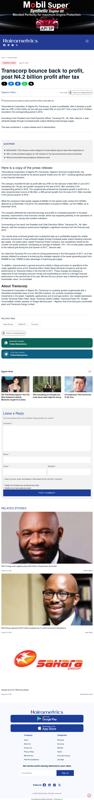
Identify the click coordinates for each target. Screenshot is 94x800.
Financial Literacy (63, 755)
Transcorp (34, 324)
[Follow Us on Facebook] (44, 784)
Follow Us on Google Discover (82, 92)
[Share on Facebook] (11, 84)
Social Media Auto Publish (38, 799)
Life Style (60, 759)
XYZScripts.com (58, 799)
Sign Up (65, 773)
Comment (7, 423)
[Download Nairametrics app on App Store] (47, 728)
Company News (12, 57)
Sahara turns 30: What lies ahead (14, 689)
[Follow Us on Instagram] (54, 784)
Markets (60, 748)
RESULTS (22, 324)
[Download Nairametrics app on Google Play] (47, 718)
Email (6, 466)
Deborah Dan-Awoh (86, 694)
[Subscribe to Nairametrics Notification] (89, 795)
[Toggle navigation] (87, 41)
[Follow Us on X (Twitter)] (59, 784)
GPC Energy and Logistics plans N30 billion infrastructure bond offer (29, 566)
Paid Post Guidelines (31, 759)
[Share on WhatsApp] (25, 84)
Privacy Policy (29, 752)
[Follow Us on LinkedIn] (49, 784)
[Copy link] (31, 84)
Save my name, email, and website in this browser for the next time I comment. (33, 479)
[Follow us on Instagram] (12, 44)
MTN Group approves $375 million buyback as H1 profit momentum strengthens (33, 628)
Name (6, 454)
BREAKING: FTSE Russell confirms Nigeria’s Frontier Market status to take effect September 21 (45, 150)
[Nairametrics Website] (20, 40)
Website (52, 466)
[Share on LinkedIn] (18, 84)
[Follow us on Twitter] (17, 44)
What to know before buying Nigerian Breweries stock (28, 157)
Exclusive (60, 740)
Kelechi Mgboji (88, 570)
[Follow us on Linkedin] (8, 44)
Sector (59, 752)
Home (3, 57)
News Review (8, 324)
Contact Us (28, 748)
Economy (60, 744)
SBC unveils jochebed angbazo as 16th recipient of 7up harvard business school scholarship (44, 154)
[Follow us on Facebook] (4, 44)
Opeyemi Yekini (8, 92)
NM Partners (28, 755)
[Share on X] (4, 84)
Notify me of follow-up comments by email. (22, 485)
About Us (27, 744)
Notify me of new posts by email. (18, 488)
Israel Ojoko (89, 632)
